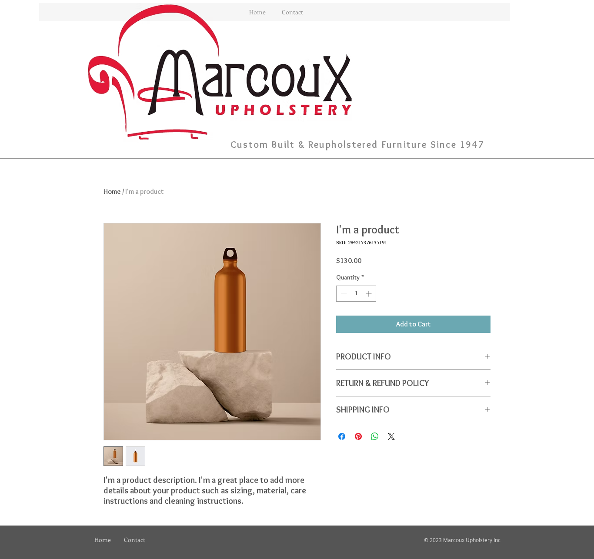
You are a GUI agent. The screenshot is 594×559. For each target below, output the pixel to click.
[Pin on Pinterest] (358, 436)
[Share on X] (391, 436)
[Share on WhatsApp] (375, 436)
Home (112, 191)
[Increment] (369, 293)
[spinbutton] (356, 293)
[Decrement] (342, 293)
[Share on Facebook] (342, 436)
